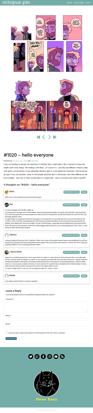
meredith (34, 161)
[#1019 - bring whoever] (43, 137)
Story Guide (79, 2)
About (69, 2)
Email (7, 324)
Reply (84, 192)
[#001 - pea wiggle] (38, 137)
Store (88, 2)
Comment (9, 299)
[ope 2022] (54, 137)
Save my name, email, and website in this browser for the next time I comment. (36, 333)
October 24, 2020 (20, 161)
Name (8, 316)
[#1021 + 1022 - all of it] (46, 73)
